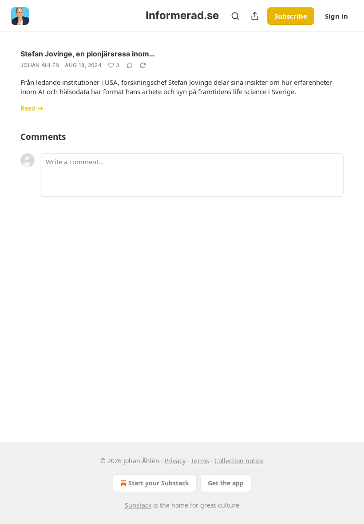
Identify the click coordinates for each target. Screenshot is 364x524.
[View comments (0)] (129, 65)
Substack (138, 505)
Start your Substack (158, 483)
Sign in (336, 16)
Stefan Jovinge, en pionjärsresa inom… (87, 53)
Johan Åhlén (39, 65)
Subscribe (290, 16)
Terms (200, 461)
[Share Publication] (255, 16)
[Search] (235, 16)
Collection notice (239, 461)
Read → (32, 107)
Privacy (175, 461)
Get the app (226, 483)
